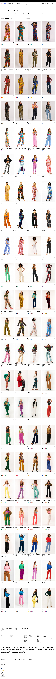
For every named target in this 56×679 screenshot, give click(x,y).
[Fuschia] (31, 611)
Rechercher (44, 3)
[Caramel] (42, 393)
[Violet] (42, 286)
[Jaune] (2, 97)
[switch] (3, 675)
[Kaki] (2, 123)
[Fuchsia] (31, 448)
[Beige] (16, 339)
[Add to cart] (13, 42)
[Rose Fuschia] (16, 638)
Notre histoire (3, 665)
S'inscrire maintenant (46, 671)
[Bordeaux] (17, 313)
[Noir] (17, 44)
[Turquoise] (5, 502)
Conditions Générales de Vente (20, 665)
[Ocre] (45, 313)
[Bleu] (2, 44)
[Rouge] (1, 97)
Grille (7, 18)
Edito (11, 18)
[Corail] (2, 475)
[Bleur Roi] (32, 611)
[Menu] (4, 669)
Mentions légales (17, 668)
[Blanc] (2, 286)
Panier (53, 3)
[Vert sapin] (1, 475)
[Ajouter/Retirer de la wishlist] (12, 40)
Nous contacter (3, 668)
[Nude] (1, 313)
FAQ (15, 670)
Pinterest (30, 668)
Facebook (30, 665)
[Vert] (1, 286)
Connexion (48, 3)
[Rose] (1, 44)
